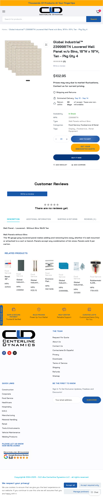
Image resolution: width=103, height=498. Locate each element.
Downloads (57, 359)
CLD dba (42, 477)
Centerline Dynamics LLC (58, 477)
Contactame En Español (63, 350)
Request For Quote (61, 337)
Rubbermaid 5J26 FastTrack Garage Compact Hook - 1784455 (95, 281)
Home (4, 29)
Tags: (55, 129)
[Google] (9, 353)
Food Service (8, 272)
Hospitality (7, 407)
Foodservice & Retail (90, 125)
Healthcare (7, 402)
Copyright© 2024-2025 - (25, 477)
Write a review (59, 66)
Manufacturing (8, 415)
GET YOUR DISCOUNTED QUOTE (85, 147)
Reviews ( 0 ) (90, 219)
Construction (8, 389)
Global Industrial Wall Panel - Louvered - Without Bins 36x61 (20, 280)
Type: (55, 121)
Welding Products (9, 437)
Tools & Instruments (11, 428)
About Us (57, 342)
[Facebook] (4, 353)
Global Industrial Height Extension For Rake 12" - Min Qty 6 (35, 281)
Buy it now (76, 158)
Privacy (56, 354)
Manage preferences (82, 491)
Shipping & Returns (67, 219)
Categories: (58, 125)
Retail (4, 424)
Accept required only (90, 485)
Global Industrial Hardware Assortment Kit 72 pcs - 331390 (79, 283)
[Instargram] (15, 353)
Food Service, (75, 125)
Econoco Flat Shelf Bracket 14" (49, 280)
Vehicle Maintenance (11, 432)
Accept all (70, 485)
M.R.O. (4, 411)
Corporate (6, 394)
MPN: (55, 117)
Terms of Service (60, 363)
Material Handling (9, 419)
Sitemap (56, 376)
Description (13, 219)
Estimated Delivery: (65, 98)
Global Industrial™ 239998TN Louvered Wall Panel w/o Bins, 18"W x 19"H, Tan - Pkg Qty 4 (76, 49)
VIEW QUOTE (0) (1, 315)
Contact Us (58, 346)
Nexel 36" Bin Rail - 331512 (8, 277)
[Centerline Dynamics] (51, 11)
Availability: (58, 114)
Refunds (56, 371)
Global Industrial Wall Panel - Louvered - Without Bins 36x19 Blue (63, 281)
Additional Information (38, 219)
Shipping (56, 367)
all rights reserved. (80, 477)
